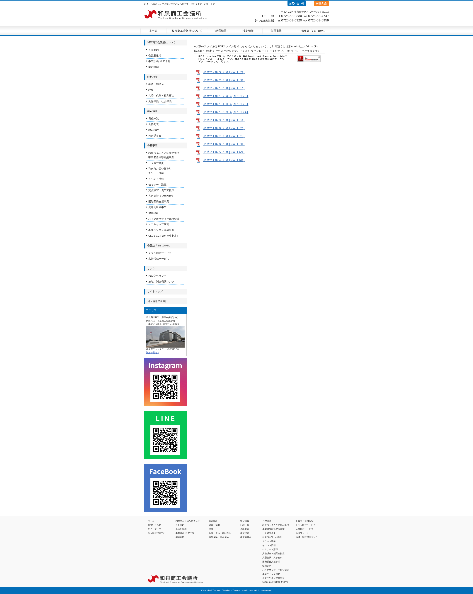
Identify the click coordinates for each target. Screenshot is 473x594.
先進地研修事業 (157, 207)
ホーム (151, 521)
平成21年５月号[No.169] (224, 152)
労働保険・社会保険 (160, 101)
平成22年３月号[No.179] (224, 72)
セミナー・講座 (157, 184)
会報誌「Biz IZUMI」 (159, 245)
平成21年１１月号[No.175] (225, 104)
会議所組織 (154, 55)
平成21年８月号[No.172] (224, 128)
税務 (151, 89)
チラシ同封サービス (160, 252)
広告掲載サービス (158, 258)
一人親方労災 (156, 163)
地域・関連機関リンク (161, 281)
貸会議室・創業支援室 (161, 190)
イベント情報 (156, 178)
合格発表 (153, 124)
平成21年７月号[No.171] (224, 136)
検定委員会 (154, 135)
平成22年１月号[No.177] (224, 88)
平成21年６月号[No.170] (224, 144)
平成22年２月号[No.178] (224, 80)
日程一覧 (153, 118)
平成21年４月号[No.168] (224, 160)
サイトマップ (155, 291)
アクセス (151, 310)
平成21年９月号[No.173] (224, 120)
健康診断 (153, 212)
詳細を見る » (152, 352)
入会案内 (153, 49)
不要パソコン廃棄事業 (161, 230)
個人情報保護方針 (157, 301)
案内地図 (153, 66)
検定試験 (153, 129)
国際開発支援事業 (158, 201)
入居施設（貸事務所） (161, 195)
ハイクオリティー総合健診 (163, 218)
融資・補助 (214, 525)
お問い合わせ (154, 525)
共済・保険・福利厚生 (161, 95)
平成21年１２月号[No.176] (225, 96)
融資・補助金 (156, 84)
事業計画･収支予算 (159, 61)
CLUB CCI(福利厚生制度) (163, 235)
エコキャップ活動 (158, 224)
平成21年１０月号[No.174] (225, 112)
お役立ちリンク (157, 275)
